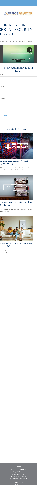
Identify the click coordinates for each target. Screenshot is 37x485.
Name (2, 74)
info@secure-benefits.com (18, 478)
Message (2, 98)
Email (2, 86)
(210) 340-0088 (21, 469)
